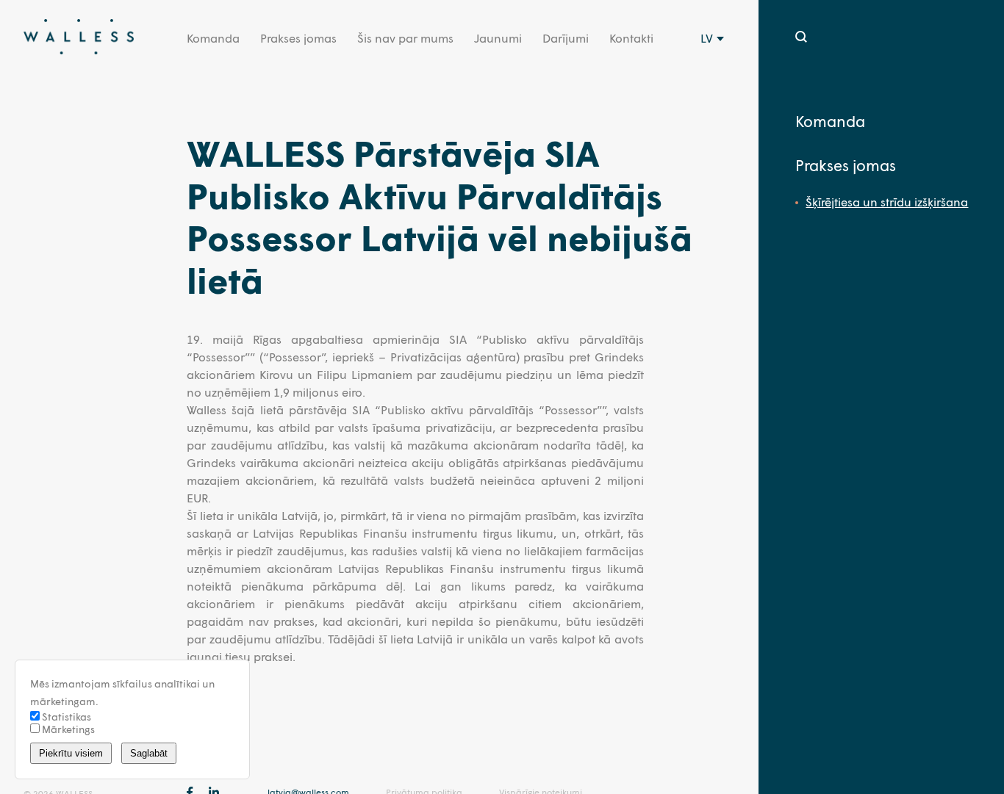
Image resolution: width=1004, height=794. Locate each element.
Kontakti (631, 38)
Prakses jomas (298, 38)
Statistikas (65, 716)
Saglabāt (149, 753)
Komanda (213, 38)
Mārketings (67, 729)
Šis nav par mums (405, 38)
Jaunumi (498, 38)
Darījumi (565, 38)
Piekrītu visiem (71, 753)
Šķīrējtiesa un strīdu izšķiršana (887, 202)
